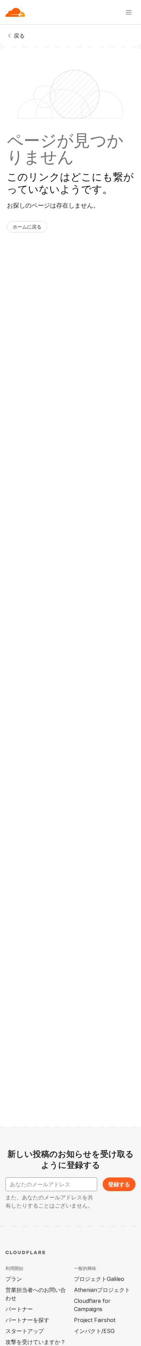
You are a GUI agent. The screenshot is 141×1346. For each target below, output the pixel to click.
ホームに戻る (27, 227)
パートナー (19, 1309)
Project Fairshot (94, 1320)
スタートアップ (24, 1331)
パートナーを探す (27, 1320)
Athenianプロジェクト (102, 1289)
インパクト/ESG (94, 1331)
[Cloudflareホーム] (15, 12)
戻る (19, 35)
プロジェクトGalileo (99, 1278)
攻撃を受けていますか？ (35, 1341)
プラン (13, 1278)
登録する (119, 1184)
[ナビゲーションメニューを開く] (129, 12)
